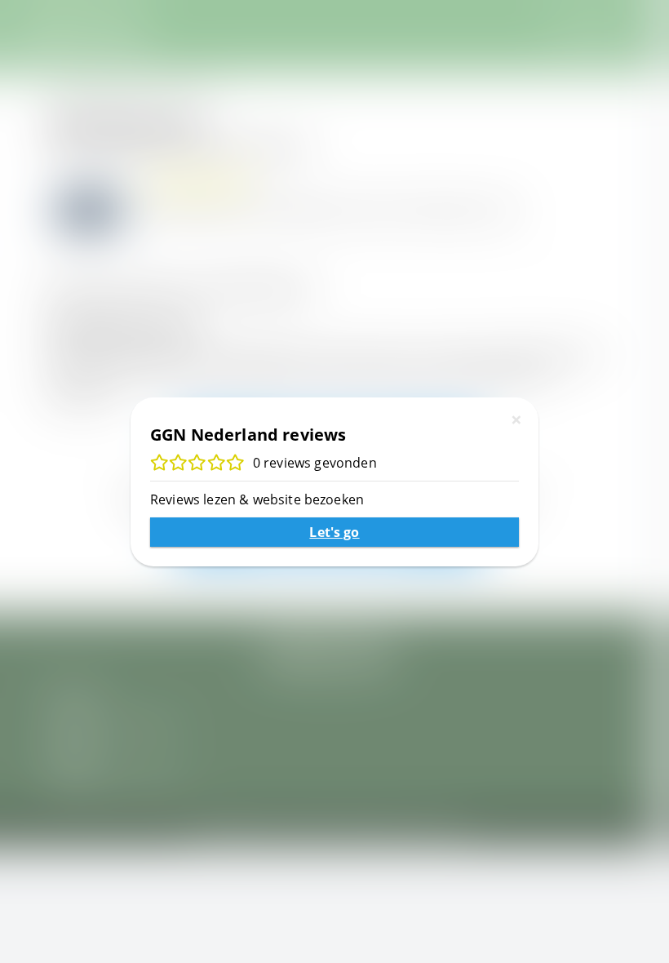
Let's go (334, 532)
